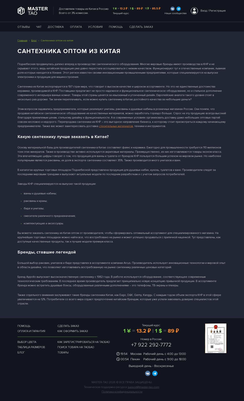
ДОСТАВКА (56, 27)
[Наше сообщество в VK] (172, 9)
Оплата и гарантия (31, 331)
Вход (204, 10)
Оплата (76, 27)
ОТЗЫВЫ (24, 27)
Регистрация (217, 10)
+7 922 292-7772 (151, 345)
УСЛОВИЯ (95, 27)
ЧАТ (39, 27)
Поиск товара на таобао (76, 347)
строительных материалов (116, 126)
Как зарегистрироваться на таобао (84, 342)
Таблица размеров (31, 347)
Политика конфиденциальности (122, 392)
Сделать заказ (141, 27)
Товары (63, 352)
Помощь (116, 27)
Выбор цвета (27, 342)
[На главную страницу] (36, 11)
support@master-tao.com (143, 387)
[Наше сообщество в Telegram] (178, 9)
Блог (21, 352)
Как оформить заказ (73, 331)
